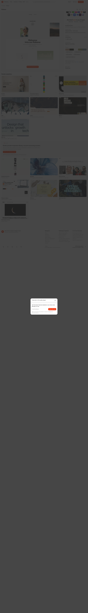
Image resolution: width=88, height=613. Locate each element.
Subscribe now (52, 309)
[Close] (55, 300)
